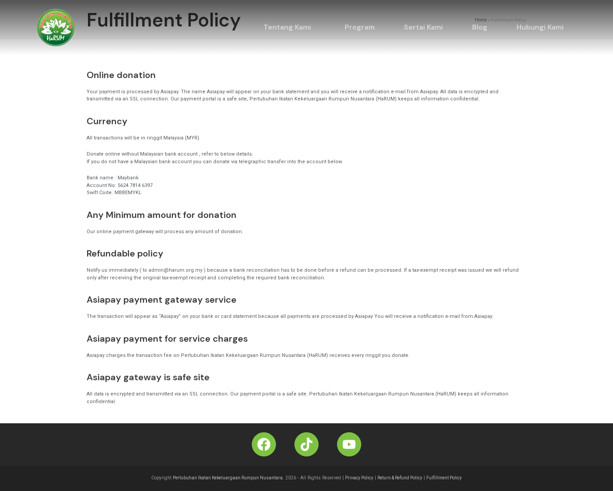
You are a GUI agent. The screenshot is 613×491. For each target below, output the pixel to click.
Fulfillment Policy (444, 477)
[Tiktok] (306, 444)
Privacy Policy (359, 477)
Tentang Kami (287, 27)
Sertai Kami (423, 27)
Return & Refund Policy (399, 477)
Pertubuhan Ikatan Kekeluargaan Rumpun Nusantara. (228, 477)
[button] (289, 27)
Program (360, 27)
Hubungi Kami (540, 27)
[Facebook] (264, 444)
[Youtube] (349, 444)
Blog (479, 27)
